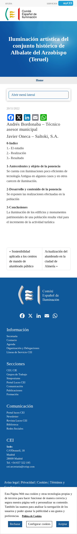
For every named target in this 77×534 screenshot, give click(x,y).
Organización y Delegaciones (23, 348)
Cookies (42, 482)
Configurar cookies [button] (39, 524)
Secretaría (12, 336)
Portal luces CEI (15, 412)
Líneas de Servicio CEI (19, 352)
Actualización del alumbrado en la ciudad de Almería (56, 259)
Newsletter (12, 416)
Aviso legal (11, 482)
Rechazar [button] (15, 524)
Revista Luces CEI (17, 420)
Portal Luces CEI (16, 382)
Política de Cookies (32, 516)
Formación (12, 394)
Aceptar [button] (62, 524)
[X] (30, 316)
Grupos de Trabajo (17, 374)
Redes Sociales (15, 428)
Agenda (11, 344)
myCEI (67, 3)
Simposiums (13, 378)
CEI (9, 370)
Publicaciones (14, 390)
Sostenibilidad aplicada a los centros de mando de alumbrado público (23, 259)
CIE (15, 370)
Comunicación (15, 386)
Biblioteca (12, 424)
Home (39, 80)
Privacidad (28, 482)
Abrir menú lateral (23, 94)
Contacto (12, 340)
